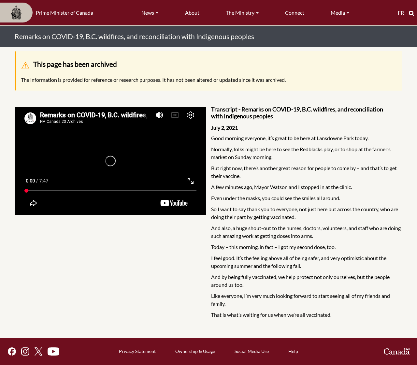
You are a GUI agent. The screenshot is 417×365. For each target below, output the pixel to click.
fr (401, 12)
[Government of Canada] (397, 351)
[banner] (48, 13)
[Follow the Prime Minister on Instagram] (25, 351)
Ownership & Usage (195, 351)
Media (338, 12)
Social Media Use (252, 351)
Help (293, 351)
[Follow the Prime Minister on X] (38, 351)
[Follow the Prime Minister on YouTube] (53, 351)
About (192, 12)
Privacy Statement (137, 351)
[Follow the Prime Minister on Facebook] (12, 351)
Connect (294, 12)
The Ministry (240, 12)
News (148, 12)
